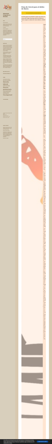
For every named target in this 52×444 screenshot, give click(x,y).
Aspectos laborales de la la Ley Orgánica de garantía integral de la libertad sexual (7, 25)
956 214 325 (5, 114)
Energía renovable (5, 90)
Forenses (4, 91)
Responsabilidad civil (6, 93)
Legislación (7, 92)
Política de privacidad (6, 130)
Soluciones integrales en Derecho (6, 15)
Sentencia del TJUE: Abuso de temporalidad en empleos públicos (7, 53)
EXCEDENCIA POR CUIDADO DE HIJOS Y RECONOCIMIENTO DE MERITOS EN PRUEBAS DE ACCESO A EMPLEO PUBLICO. (7, 66)
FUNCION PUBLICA (8, 91)
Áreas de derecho (5, 22)
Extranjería (9, 90)
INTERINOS (4, 92)
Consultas (4, 27)
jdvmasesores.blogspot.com (7, 73)
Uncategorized (7, 95)
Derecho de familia (6, 80)
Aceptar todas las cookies (42, 441)
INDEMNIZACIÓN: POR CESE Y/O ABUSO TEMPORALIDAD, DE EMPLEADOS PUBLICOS (7, 56)
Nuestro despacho (5, 28)
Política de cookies (5, 138)
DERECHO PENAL (6, 85)
